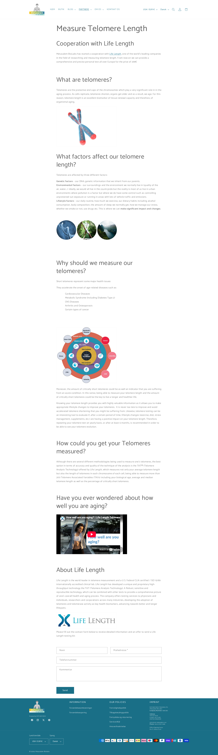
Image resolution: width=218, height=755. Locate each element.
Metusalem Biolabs (42, 751)
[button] (71, 9)
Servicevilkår (115, 721)
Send (65, 690)
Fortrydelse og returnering (121, 717)
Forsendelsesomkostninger (80, 708)
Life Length (115, 54)
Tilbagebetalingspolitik (119, 712)
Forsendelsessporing (78, 712)
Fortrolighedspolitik (118, 708)
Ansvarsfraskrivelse (118, 726)
